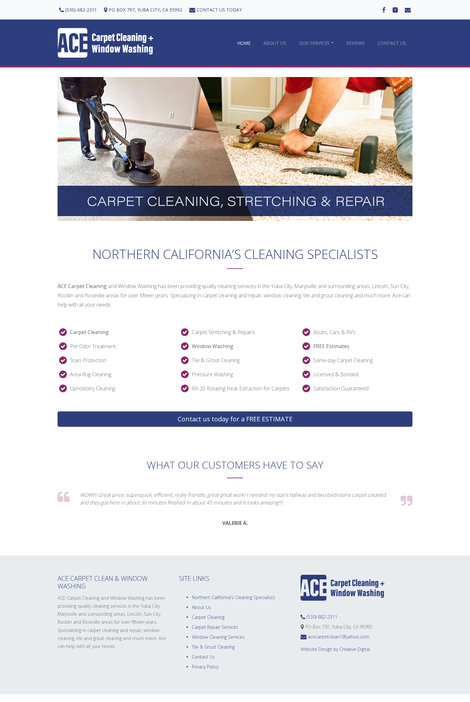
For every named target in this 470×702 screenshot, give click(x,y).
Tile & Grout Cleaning (213, 647)
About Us (274, 43)
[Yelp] (395, 10)
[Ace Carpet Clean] (105, 42)
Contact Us (392, 43)
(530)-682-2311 (80, 10)
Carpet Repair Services (215, 627)
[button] (84, 149)
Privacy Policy (205, 667)
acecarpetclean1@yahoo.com (338, 637)
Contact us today (218, 10)
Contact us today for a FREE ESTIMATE (235, 419)
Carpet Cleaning (208, 617)
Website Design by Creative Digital (335, 649)
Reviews (355, 43)
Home (244, 43)
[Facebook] (384, 10)
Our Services (314, 43)
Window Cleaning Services (218, 637)
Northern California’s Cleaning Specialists (233, 597)
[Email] (408, 10)
